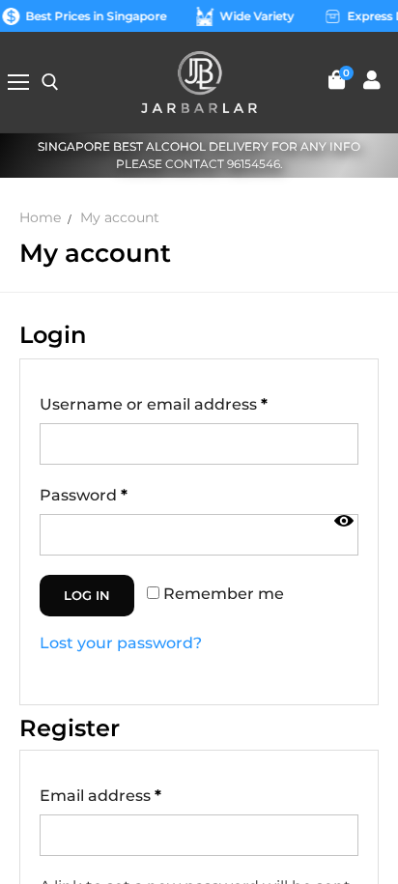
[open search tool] (50, 82)
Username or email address (154, 404)
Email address (100, 795)
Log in (87, 595)
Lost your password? (121, 643)
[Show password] (344, 520)
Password (84, 495)
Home (40, 217)
